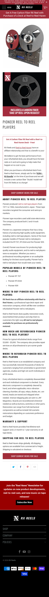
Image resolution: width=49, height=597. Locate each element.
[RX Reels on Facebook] (20, 552)
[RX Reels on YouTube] (24, 552)
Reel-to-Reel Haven (23, 148)
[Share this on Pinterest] (28, 467)
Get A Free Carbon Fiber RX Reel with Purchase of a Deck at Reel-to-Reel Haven (24, 14)
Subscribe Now (24, 502)
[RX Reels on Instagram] (29, 552)
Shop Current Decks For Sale (24, 192)
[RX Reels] (24, 7)
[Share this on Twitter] (13, 467)
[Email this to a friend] (35, 467)
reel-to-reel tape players (28, 204)
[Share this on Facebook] (20, 467)
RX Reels (12, 560)
